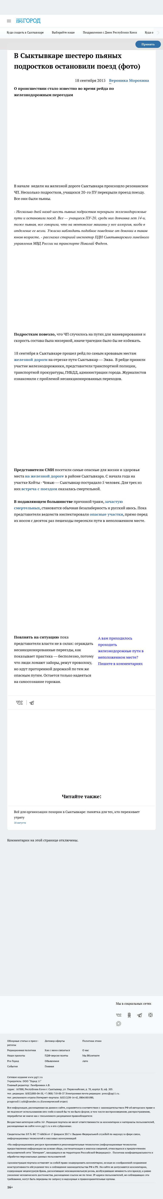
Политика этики (91, 1040)
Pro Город (13, 1061)
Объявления (52, 1061)
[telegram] (33, 703)
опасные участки (106, 514)
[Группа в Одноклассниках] (129, 1015)
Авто (85, 1061)
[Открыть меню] (9, 21)
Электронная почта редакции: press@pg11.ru (92, 1093)
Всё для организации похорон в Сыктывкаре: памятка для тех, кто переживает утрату (77, 817)
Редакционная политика (21, 1050)
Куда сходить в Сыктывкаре (25, 32)
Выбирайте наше (63, 32)
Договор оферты (55, 1040)
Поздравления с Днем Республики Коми (110, 32)
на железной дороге (45, 476)
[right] (158, 32)
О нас (85, 1050)
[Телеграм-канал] (140, 1015)
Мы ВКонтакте (91, 1055)
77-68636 (42, 1134)
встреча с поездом (39, 488)
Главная (49, 1066)
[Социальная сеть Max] (118, 1023)
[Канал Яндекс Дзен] (150, 1015)
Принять (148, 44)
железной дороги (31, 359)
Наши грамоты (16, 1055)
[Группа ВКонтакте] (118, 1015)
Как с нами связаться (57, 1050)
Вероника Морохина (129, 80)
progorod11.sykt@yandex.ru (23, 1101)
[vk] (20, 703)
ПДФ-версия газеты (56, 1055)
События (12, 1066)
